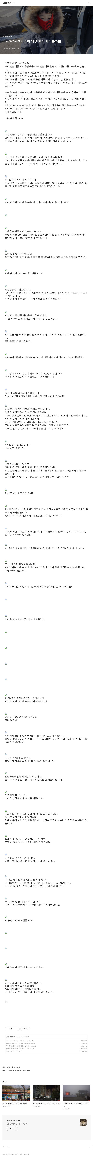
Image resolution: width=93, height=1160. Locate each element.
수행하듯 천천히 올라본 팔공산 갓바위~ (19, 1049)
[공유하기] (14, 1029)
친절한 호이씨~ (8, 3)
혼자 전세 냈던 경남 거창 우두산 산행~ (18, 1041)
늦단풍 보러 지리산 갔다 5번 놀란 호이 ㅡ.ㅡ (20, 1046)
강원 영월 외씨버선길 (13, 1051)
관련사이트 (5, 1147)
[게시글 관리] (17, 1029)
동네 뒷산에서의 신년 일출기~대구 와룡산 (19, 1043)
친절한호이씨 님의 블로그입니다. (17, 1124)
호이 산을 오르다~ (11, 1037)
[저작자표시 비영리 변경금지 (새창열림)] (33, 1029)
